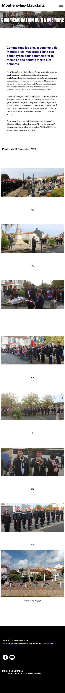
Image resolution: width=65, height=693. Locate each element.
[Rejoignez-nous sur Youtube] (12, 658)
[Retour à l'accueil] (23, 5)
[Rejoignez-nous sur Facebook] (5, 658)
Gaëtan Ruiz (49, 643)
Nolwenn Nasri (18, 643)
